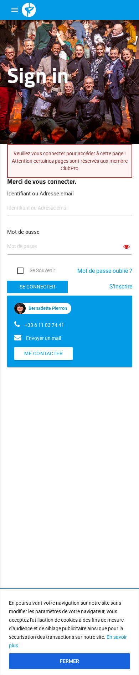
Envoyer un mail (43, 338)
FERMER (69, 661)
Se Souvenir (42, 270)
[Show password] (126, 247)
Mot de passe (23, 232)
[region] (69, 632)
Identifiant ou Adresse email (40, 193)
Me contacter (43, 353)
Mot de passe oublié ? (104, 271)
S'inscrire (120, 286)
